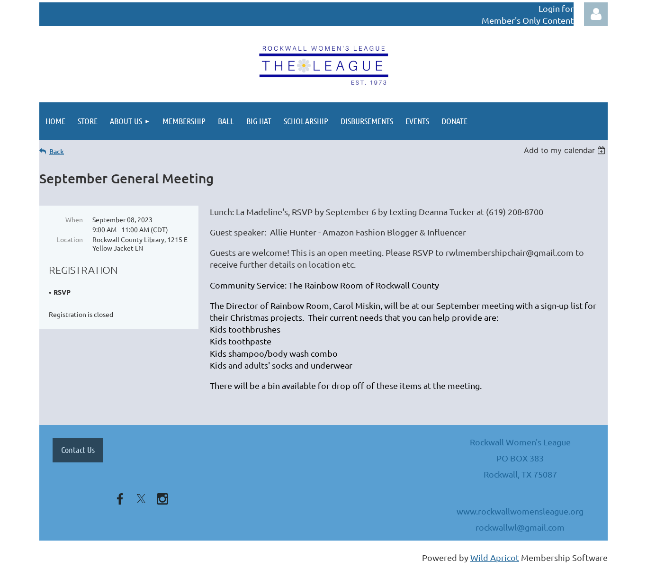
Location (70, 239)
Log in (596, 14)
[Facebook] (119, 499)
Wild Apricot (494, 557)
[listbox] (566, 150)
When (74, 219)
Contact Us (78, 449)
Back (56, 151)
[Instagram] (162, 499)
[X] (141, 499)
